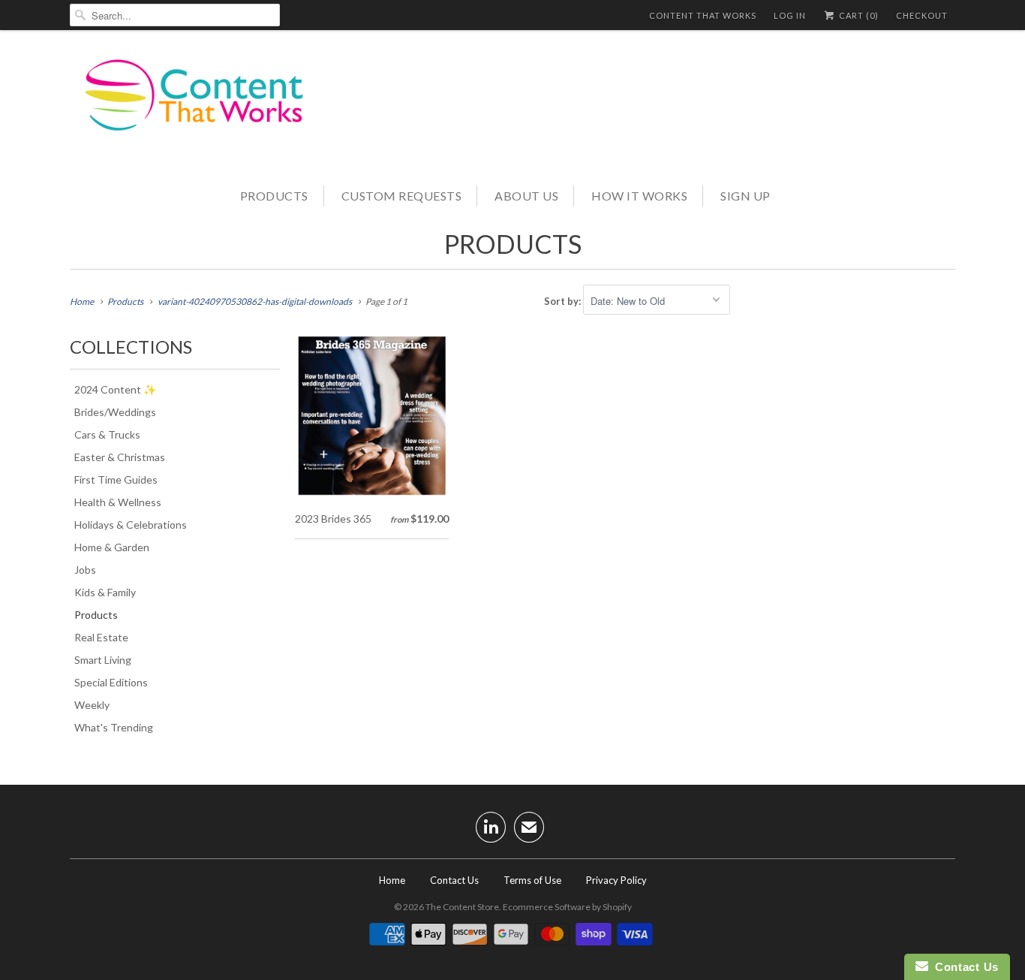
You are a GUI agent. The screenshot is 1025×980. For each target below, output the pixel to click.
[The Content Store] (205, 106)
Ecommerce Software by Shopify (567, 906)
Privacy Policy (616, 880)
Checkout (922, 15)
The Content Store (462, 906)
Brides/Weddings (115, 412)
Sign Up (745, 195)
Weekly (92, 704)
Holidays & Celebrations (130, 524)
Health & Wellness (117, 502)
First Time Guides (116, 479)
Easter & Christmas (119, 457)
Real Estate (101, 637)
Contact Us (454, 880)
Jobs (85, 569)
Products (274, 195)
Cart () (858, 15)
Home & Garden (111, 547)
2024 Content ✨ (115, 389)
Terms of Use (532, 880)
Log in (790, 15)
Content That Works (702, 15)
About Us (526, 195)
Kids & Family (105, 592)
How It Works (639, 195)
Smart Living (102, 659)
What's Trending (113, 727)
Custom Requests (401, 195)
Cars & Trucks (107, 434)
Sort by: (563, 301)
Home (392, 880)
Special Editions (111, 682)
